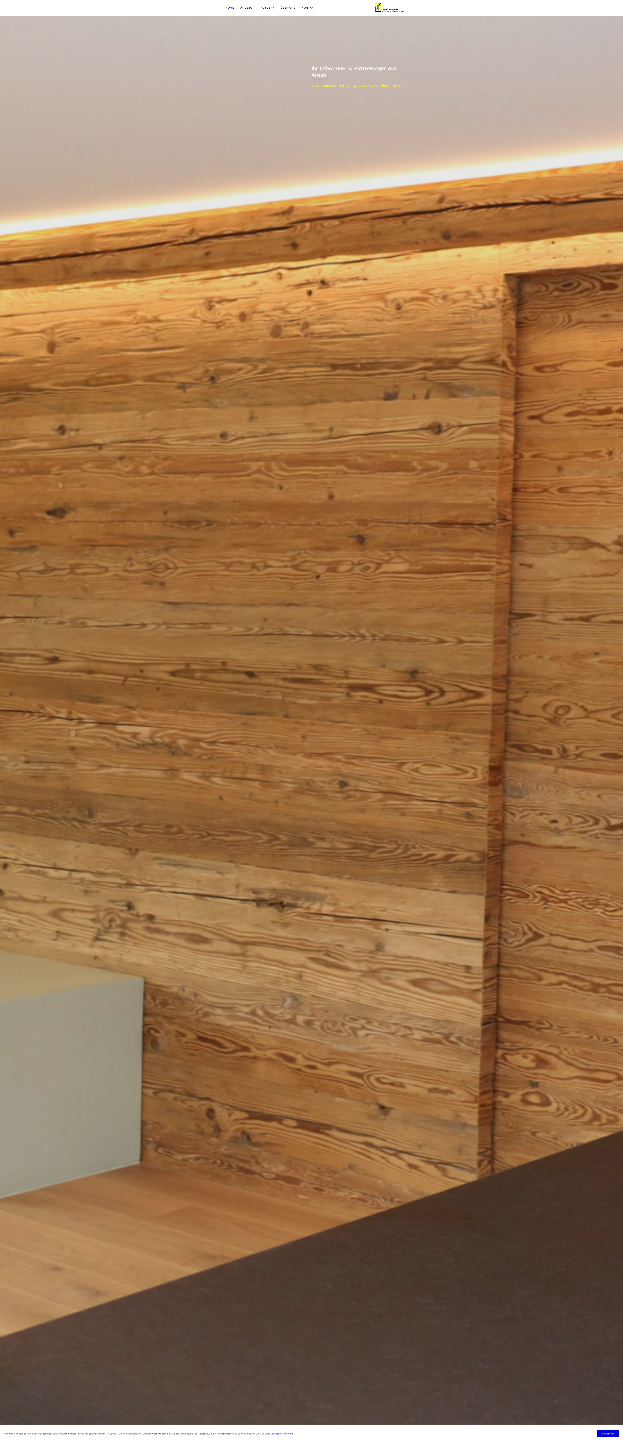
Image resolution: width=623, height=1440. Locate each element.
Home (230, 7)
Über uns (288, 7)
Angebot (247, 7)
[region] (311, 1432)
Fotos (266, 7)
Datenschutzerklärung (281, 1433)
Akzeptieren (607, 1433)
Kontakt (309, 7)
